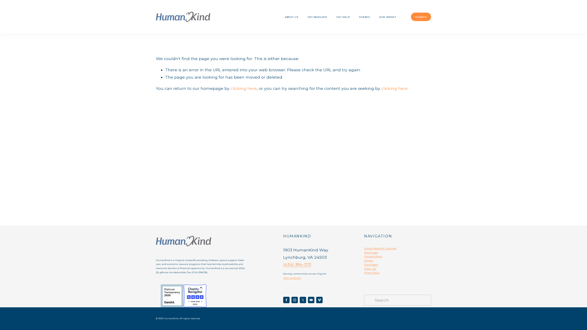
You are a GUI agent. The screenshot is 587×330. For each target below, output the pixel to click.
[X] (303, 300)
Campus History (373, 256)
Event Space (371, 264)
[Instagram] (294, 300)
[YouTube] (311, 300)
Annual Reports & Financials (380, 248)
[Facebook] (286, 300)
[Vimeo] (319, 300)
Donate (421, 17)
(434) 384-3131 (297, 264)
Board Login (371, 252)
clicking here (244, 88)
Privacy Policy (371, 272)
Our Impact (387, 17)
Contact (368, 260)
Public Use (370, 268)
